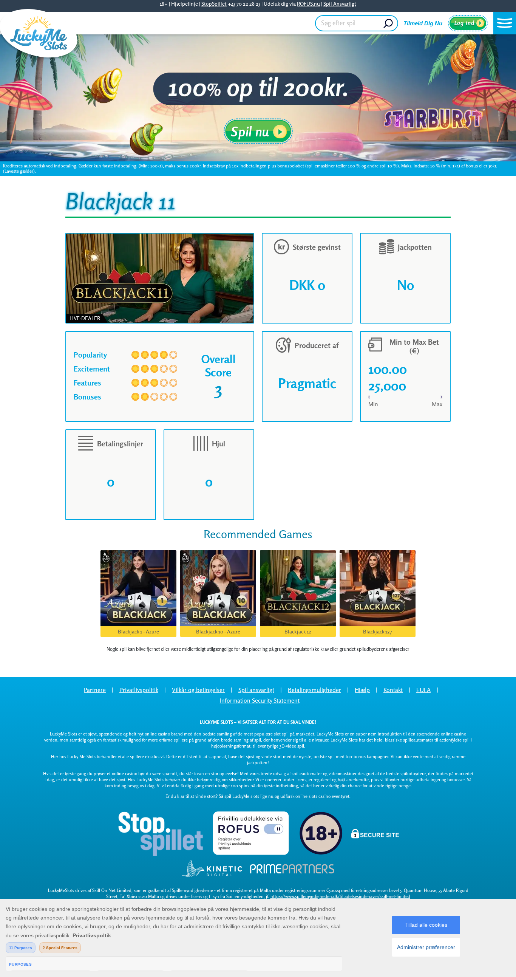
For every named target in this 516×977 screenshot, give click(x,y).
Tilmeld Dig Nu (422, 23)
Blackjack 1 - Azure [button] (138, 631)
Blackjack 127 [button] (377, 631)
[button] (504, 23)
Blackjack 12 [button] (297, 631)
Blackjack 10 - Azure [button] (218, 631)
